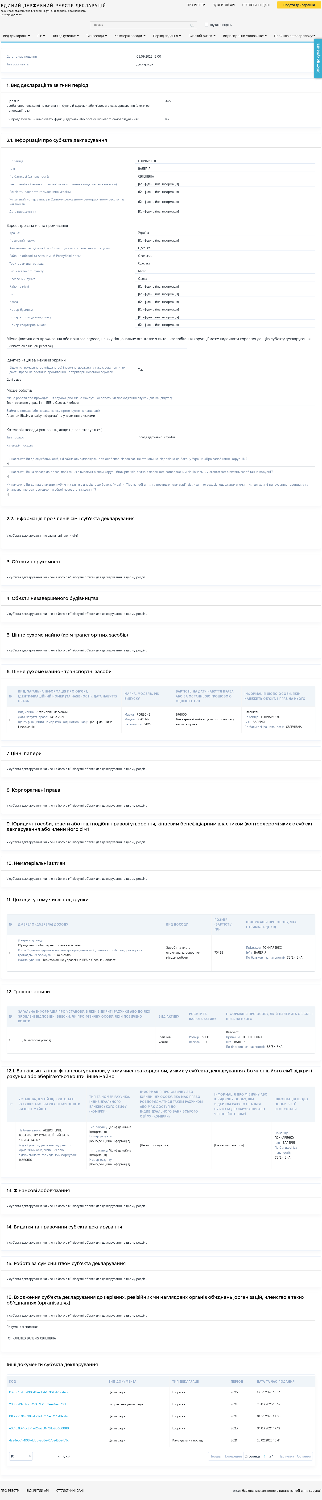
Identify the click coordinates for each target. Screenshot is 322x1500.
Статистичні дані (256, 5)
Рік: (39, 36)
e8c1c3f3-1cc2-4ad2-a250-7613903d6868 (39, 1428)
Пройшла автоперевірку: (293, 36)
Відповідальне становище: (243, 36)
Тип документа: (64, 36)
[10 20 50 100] (21, 1456)
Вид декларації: (15, 36)
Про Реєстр (196, 5)
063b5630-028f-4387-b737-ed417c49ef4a (38, 1416)
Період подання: (165, 36)
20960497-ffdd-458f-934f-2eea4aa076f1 (37, 1404)
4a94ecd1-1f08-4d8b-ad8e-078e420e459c (39, 1440)
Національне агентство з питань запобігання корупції (281, 1490)
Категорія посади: (129, 36)
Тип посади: (95, 36)
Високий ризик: (201, 36)
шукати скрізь (221, 25)
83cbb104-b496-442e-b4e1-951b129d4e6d (39, 1392)
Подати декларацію (299, 5)
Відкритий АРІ (223, 5)
